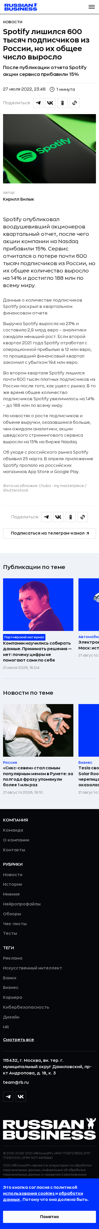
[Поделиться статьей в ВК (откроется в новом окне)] (50, 103)
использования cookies (29, 1194)
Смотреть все (18, 1040)
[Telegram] (8, 1097)
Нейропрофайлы (22, 904)
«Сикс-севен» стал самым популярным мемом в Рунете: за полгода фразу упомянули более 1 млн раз (38, 776)
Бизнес (11, 988)
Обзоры (12, 914)
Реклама (12, 958)
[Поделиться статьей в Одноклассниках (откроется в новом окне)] (62, 103)
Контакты (14, 850)
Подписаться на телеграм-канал (48, 533)
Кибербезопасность (26, 1007)
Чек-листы (15, 924)
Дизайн (11, 1017)
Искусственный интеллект (32, 968)
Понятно (49, 1217)
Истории (12, 884)
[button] (91, 7)
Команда (13, 830)
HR (6, 1027)
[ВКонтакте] (21, 1097)
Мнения (11, 894)
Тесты (10, 933)
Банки (9, 978)
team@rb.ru (16, 1082)
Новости (12, 22)
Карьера (12, 997)
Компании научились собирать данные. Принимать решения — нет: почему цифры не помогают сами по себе (37, 651)
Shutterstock (15, 490)
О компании (16, 840)
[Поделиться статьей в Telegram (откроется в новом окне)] (38, 103)
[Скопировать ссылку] (75, 103)
